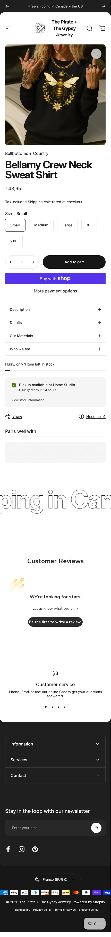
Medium (41, 225)
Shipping (35, 202)
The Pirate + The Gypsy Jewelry (64, 28)
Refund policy (21, 909)
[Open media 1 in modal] (96, 54)
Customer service (55, 684)
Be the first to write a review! (55, 622)
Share (17, 416)
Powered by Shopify (89, 902)
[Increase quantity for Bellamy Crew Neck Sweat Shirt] (33, 262)
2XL (13, 241)
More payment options (55, 290)
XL (89, 225)
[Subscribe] (96, 828)
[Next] (103, 6)
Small (15, 225)
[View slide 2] (52, 707)
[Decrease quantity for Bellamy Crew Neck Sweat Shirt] (10, 262)
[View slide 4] (65, 707)
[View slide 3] (58, 707)
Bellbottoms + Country (26, 153)
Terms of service (65, 909)
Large (67, 225)
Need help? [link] (96, 416)
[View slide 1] (46, 707)
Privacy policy (42, 909)
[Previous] (7, 6)
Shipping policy (88, 909)
